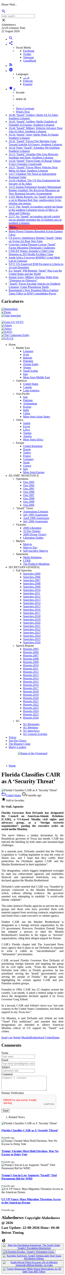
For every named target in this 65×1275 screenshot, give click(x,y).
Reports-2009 (31, 662)
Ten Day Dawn (17, 740)
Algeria (27, 436)
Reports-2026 (31, 717)
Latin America (31, 390)
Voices (12, 737)
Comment (7, 1074)
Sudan (26, 423)
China (26, 413)
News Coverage (25, 108)
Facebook (28, 50)
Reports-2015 (31, 681)
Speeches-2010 (31, 590)
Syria (26, 354)
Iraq (25, 374)
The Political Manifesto (36, 563)
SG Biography (31, 724)
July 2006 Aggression (35, 521)
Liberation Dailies (33, 537)
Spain (26, 462)
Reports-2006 (31, 652)
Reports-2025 (31, 714)
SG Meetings (30, 727)
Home (12, 765)
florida (17, 1037)
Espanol (27, 84)
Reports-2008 (31, 658)
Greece (27, 465)
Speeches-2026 (31, 642)
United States (30, 383)
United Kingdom (32, 446)
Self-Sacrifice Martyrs (35, 550)
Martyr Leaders (17, 747)
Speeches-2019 (31, 619)
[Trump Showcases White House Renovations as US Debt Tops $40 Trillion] (32, 1270)
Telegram (28, 57)
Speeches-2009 (31, 586)
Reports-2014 (31, 678)
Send (5, 1110)
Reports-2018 (31, 691)
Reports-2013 (31, 675)
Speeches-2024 (31, 635)
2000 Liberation (32, 527)
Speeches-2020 (31, 622)
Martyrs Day (30, 547)
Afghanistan (30, 403)
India (26, 410)
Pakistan (28, 400)
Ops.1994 (28, 485)
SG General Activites (35, 734)
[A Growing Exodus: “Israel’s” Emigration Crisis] (28, 1252)
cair (10, 1037)
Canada (27, 387)
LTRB (27, 560)
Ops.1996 (28, 491)
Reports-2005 (31, 648)
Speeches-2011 (31, 593)
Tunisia (27, 433)
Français (28, 80)
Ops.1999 (28, 501)
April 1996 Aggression (36, 518)
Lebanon (28, 351)
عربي (26, 77)
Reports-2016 (31, 684)
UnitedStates (52, 1037)
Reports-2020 (31, 698)
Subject (5, 1067)
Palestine (28, 361)
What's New (23, 111)
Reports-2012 (31, 671)
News (19, 105)
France (27, 455)
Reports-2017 (31, 688)
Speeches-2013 (31, 599)
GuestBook (29, 60)
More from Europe (33, 472)
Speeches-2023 (31, 632)
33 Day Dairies (31, 531)
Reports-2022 (31, 704)
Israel (4, 1037)
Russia (27, 449)
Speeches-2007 (31, 580)
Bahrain (27, 357)
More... (14, 227)
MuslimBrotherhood (32, 1037)
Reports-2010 (31, 665)
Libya (26, 429)
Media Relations (32, 557)
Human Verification (12, 1092)
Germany (28, 459)
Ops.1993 (28, 482)
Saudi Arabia (30, 370)
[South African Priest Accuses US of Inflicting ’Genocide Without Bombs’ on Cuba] (32, 1263)
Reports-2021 (31, 701)
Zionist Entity (31, 364)
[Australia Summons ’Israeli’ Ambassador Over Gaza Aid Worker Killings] (32, 1257)
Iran (25, 397)
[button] (11, 44)
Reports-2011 (30, 668)
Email (4, 1060)
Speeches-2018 (31, 616)
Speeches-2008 (31, 583)
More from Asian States (36, 416)
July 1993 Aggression (35, 514)
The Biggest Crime (19, 743)
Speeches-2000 (31, 573)
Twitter (27, 54)
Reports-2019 (31, 694)
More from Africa (33, 439)
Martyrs (27, 544)
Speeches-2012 (31, 596)
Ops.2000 (28, 505)
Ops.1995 (28, 488)
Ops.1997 (28, 495)
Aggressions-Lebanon (35, 511)
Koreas (27, 406)
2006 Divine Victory (35, 534)
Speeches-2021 (31, 626)
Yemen (27, 367)
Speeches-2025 (31, 639)
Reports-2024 (31, 711)
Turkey (27, 452)
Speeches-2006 (31, 577)
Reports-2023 (31, 707)
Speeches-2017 (31, 613)
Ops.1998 (28, 498)
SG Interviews (31, 730)
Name (4, 1052)
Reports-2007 (31, 655)
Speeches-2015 (31, 606)
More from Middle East (36, 377)
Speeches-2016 (31, 609)
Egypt (26, 426)
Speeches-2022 (31, 629)
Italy (25, 469)
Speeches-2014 (31, 603)
